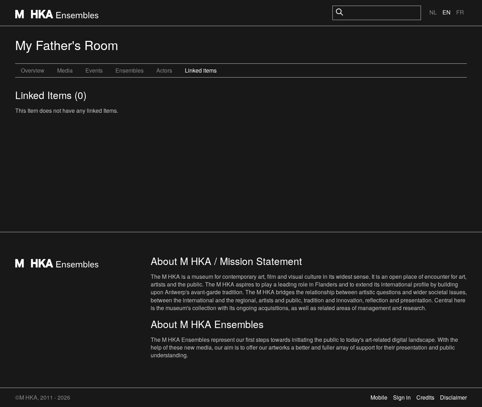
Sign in (402, 397)
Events (94, 70)
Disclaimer (453, 397)
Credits (425, 397)
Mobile (378, 397)
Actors (164, 70)
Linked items (201, 70)
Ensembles (129, 70)
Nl (433, 12)
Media (65, 70)
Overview (32, 70)
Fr (460, 12)
